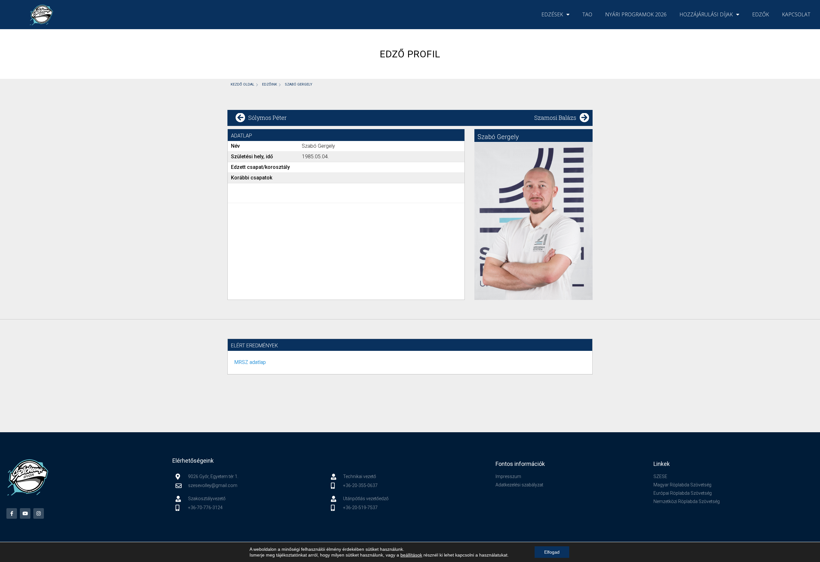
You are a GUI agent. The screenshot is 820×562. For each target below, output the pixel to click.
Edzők (760, 14)
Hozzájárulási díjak (706, 14)
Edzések (552, 14)
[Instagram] (38, 513)
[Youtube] (25, 513)
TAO (587, 14)
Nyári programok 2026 (636, 14)
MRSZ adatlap (250, 362)
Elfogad (552, 552)
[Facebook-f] (11, 513)
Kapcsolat (796, 14)
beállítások (411, 555)
